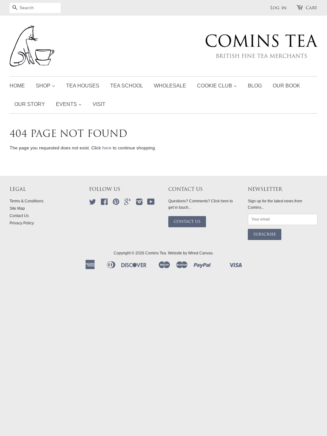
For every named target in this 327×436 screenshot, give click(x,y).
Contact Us (19, 216)
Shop (44, 85)
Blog (255, 85)
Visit (99, 104)
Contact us (187, 221)
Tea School (126, 85)
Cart (311, 7)
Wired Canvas (200, 253)
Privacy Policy (22, 223)
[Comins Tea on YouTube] (151, 203)
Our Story (29, 104)
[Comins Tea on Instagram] (139, 203)
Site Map (17, 208)
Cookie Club (215, 85)
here (106, 147)
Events (67, 104)
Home (17, 85)
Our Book (286, 85)
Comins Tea (155, 253)
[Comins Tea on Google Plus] (127, 203)
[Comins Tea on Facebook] (104, 203)
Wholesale (170, 85)
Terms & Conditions (26, 201)
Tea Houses (82, 85)
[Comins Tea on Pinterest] (115, 203)
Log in (278, 7)
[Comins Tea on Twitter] (92, 203)
